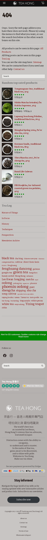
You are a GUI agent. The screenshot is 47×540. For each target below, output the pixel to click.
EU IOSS (4, 266)
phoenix (33, 283)
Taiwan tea (25, 297)
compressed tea (8, 262)
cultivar (18, 262)
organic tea (26, 283)
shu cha (31, 290)
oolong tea (17, 283)
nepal (36, 280)
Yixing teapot (34, 304)
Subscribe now (23, 500)
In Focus (6, 218)
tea (41, 297)
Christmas (41, 259)
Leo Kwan (7, 279)
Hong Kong (20, 276)
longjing (19, 279)
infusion (30, 276)
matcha (30, 279)
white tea (7, 304)
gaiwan (36, 269)
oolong (7, 283)
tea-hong (6, 300)
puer (32, 287)
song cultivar (9, 294)
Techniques (7, 229)
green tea (20, 272)
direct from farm (31, 262)
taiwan (17, 297)
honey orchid (8, 276)
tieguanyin (25, 300)
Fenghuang (12, 265)
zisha (4, 307)
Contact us (18, 69)
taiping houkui (7, 297)
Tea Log (6, 59)
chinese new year (30, 258)
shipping (21, 290)
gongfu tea (7, 272)
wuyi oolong (19, 304)
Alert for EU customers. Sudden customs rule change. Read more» (23, 335)
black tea (8, 258)
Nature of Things (10, 212)
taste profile (34, 297)
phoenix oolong (15, 286)
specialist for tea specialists (25, 294)
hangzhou (33, 272)
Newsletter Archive (11, 240)
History (5, 224)
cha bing (19, 258)
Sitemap (37, 62)
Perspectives (7, 235)
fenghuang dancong (17, 269)
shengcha (8, 290)
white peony (37, 300)
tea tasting (14, 300)
